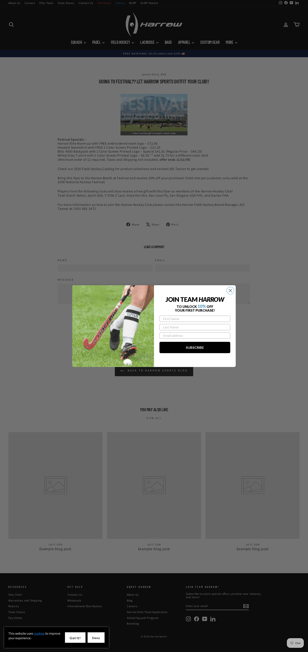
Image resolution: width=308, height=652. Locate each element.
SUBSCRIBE (195, 347)
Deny (96, 638)
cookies (39, 633)
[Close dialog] (230, 290)
